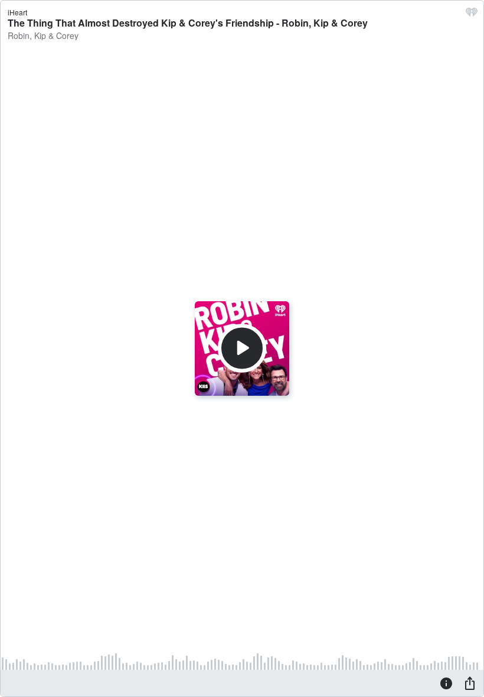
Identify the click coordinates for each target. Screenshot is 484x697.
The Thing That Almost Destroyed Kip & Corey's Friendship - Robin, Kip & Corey (188, 23)
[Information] (446, 683)
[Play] (242, 348)
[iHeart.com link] (472, 15)
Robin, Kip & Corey (43, 35)
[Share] (470, 683)
